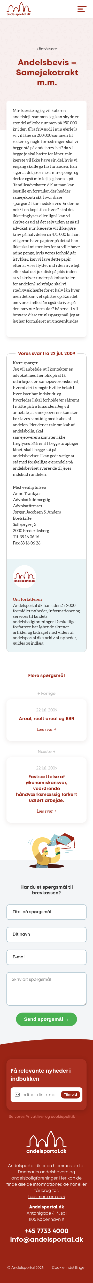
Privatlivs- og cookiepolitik (50, 1116)
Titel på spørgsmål (32, 912)
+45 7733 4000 (46, 1231)
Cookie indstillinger (69, 1267)
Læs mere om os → (46, 1197)
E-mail (19, 957)
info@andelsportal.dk (46, 1240)
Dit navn (21, 934)
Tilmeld (70, 1094)
